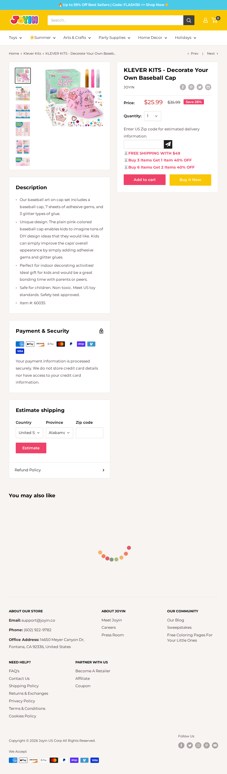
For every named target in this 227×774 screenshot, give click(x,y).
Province (54, 422)
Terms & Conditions (27, 708)
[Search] (188, 20)
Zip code (84, 422)
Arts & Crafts (74, 37)
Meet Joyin (112, 620)
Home (14, 53)
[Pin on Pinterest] (191, 87)
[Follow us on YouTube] (215, 745)
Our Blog (175, 620)
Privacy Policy (22, 701)
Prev (194, 53)
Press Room (113, 635)
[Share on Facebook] (183, 87)
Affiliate (82, 678)
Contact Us (19, 678)
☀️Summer (40, 37)
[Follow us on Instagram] (198, 745)
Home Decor (150, 37)
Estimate (31, 448)
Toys (13, 37)
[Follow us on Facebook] (181, 745)
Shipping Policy (24, 686)
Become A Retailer (92, 671)
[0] (214, 20)
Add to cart (145, 179)
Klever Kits (32, 53)
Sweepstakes (179, 627)
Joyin (129, 87)
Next (211, 53)
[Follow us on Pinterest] (207, 745)
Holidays (183, 37)
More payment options (190, 180)
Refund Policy (28, 470)
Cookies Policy (22, 716)
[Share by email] (208, 87)
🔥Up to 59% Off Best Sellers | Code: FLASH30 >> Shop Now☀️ (113, 5)
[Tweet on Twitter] (200, 87)
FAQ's (14, 671)
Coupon (82, 686)
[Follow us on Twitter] (190, 745)
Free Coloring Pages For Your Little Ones (190, 638)
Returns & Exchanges (28, 693)
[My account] (205, 20)
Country (23, 422)
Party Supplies (112, 37)
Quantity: (132, 116)
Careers (109, 627)
